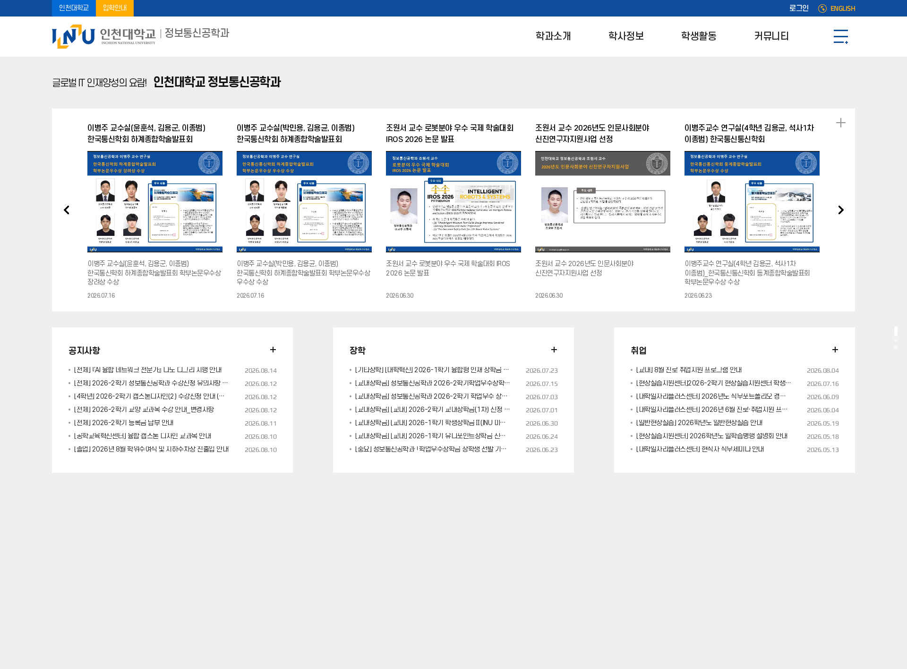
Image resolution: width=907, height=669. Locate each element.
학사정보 (625, 36)
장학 (357, 351)
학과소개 (553, 36)
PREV (66, 210)
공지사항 (84, 351)
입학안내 (115, 8)
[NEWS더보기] (841, 123)
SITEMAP (841, 37)
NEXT (841, 210)
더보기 (273, 349)
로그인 (799, 8)
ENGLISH (843, 8)
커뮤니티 (771, 36)
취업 (638, 351)
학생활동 (698, 36)
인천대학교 (74, 8)
